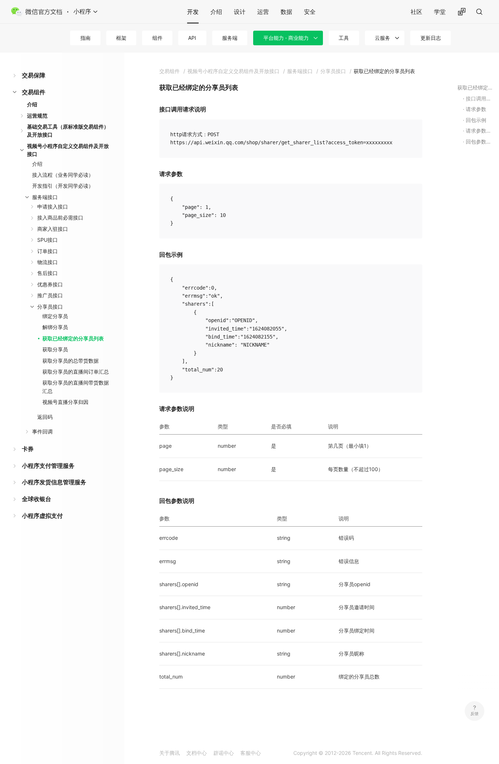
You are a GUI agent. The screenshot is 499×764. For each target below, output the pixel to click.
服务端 (229, 38)
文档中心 (196, 753)
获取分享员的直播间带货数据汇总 (75, 386)
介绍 (216, 11)
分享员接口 (50, 306)
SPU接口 (47, 240)
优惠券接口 (50, 284)
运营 (263, 11)
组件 (157, 38)
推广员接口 (50, 295)
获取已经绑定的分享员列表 (73, 338)
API (192, 38)
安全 (310, 11)
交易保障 (33, 75)
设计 (239, 11)
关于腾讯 (169, 753)
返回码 (45, 417)
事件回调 (42, 431)
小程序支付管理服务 (48, 465)
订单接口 (47, 251)
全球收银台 (36, 499)
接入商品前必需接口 (60, 217)
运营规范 (37, 115)
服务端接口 (45, 197)
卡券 (28, 448)
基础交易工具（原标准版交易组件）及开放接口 (68, 130)
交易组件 (33, 92)
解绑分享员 (55, 327)
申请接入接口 (52, 206)
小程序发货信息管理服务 (54, 482)
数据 (286, 11)
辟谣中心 (223, 753)
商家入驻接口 (52, 229)
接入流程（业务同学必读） (63, 175)
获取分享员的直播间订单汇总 (75, 371)
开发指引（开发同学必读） (63, 186)
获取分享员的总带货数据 (70, 361)
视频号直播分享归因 (65, 402)
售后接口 (47, 273)
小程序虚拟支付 (42, 515)
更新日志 (430, 38)
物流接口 (47, 262)
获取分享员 (55, 349)
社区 (416, 11)
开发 (193, 11)
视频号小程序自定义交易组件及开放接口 (68, 150)
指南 (85, 38)
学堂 (440, 11)
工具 (344, 38)
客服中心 (250, 753)
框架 (121, 38)
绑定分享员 (55, 316)
